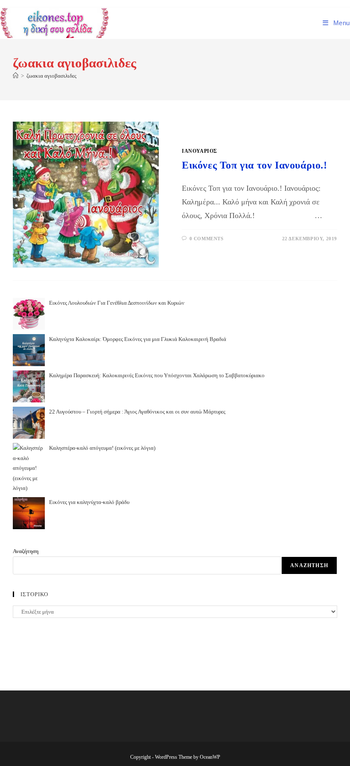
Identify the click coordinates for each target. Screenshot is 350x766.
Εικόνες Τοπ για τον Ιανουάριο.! (254, 165)
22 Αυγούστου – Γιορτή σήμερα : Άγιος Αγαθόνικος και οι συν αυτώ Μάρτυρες (137, 411)
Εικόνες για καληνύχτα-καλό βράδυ (89, 502)
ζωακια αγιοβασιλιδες (51, 76)
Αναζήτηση (25, 551)
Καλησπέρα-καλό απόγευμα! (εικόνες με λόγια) (102, 448)
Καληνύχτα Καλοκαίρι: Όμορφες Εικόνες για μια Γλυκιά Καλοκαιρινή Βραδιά (137, 339)
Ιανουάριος (199, 151)
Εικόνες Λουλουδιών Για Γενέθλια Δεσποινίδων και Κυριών (116, 303)
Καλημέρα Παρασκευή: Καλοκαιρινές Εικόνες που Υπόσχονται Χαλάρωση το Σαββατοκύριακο (157, 375)
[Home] (15, 76)
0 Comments (207, 238)
